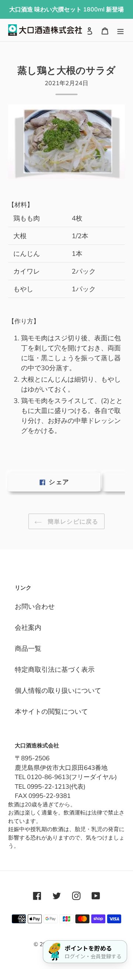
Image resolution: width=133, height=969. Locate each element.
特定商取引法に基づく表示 (55, 669)
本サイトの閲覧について (51, 711)
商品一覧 (28, 648)
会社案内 (28, 627)
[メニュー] (120, 30)
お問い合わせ (35, 606)
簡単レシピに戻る (72, 521)
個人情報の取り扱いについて (58, 690)
